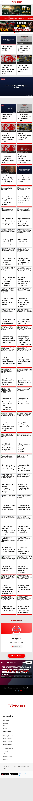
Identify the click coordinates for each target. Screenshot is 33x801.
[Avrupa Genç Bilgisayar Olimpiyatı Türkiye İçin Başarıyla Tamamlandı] (24, 271)
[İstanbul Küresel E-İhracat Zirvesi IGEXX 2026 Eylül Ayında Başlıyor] (24, 600)
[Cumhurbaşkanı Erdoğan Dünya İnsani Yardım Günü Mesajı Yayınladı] (8, 212)
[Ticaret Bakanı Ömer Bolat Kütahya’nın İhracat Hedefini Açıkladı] (24, 392)
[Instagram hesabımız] (18, 691)
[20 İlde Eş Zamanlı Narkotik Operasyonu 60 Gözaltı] (8, 292)
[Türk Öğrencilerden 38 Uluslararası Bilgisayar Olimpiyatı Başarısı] (8, 252)
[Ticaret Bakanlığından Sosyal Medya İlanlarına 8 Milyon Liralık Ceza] (8, 149)
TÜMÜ (28, 662)
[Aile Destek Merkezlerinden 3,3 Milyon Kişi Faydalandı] (24, 560)
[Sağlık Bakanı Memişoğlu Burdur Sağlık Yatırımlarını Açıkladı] (24, 170)
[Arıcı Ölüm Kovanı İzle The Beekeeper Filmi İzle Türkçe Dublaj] (16, 677)
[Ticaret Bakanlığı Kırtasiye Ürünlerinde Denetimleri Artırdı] (24, 459)
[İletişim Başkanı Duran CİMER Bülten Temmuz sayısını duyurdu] (24, 252)
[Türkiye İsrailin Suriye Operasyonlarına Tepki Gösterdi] (24, 541)
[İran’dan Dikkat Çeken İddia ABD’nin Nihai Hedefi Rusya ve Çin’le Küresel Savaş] (16, 26)
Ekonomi (5, 723)
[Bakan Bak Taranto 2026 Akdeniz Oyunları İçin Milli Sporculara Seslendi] (8, 499)
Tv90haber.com (8, 749)
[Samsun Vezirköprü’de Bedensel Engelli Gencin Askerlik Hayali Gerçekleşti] (8, 579)
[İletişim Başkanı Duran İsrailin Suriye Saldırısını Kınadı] (8, 600)
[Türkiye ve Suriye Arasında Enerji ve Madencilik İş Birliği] (24, 499)
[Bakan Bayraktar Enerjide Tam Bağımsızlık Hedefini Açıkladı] (24, 579)
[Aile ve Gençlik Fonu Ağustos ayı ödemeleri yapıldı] (8, 313)
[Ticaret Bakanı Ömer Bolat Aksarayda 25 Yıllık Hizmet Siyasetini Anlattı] (8, 59)
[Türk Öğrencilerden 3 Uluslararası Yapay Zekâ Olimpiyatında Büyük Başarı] (8, 271)
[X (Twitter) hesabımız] (15, 691)
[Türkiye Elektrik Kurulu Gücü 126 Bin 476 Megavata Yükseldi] (24, 40)
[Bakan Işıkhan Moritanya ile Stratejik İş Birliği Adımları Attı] (24, 478)
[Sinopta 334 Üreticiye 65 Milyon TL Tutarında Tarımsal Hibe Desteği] (8, 191)
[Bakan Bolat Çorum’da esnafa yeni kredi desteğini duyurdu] (24, 373)
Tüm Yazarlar (16, 656)
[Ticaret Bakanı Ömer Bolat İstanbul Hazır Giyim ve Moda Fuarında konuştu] (8, 520)
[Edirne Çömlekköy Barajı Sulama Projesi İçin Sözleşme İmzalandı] (24, 438)
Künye (5, 754)
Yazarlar (5, 751)
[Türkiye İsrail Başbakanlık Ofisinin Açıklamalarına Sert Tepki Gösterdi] (24, 149)
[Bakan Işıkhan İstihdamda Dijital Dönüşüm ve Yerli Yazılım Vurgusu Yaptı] (8, 170)
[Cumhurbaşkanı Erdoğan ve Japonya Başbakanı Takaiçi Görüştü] (8, 478)
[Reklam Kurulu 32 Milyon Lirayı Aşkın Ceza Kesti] (8, 560)
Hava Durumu (7, 738)
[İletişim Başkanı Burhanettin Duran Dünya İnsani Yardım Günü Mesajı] (24, 520)
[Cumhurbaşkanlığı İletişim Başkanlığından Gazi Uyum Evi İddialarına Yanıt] (24, 212)
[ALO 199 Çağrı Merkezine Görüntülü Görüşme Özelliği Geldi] (8, 438)
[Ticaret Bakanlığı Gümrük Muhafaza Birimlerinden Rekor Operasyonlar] (8, 330)
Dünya (5, 728)
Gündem (6, 720)
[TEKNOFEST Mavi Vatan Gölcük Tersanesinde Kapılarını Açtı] (8, 233)
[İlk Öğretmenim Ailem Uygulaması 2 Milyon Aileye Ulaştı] (8, 459)
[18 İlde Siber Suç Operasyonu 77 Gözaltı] (8, 40)
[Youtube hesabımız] (21, 691)
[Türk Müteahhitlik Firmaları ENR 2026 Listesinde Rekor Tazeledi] (24, 191)
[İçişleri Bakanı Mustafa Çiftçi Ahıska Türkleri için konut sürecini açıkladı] (24, 292)
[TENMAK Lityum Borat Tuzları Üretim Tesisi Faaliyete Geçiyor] (24, 59)
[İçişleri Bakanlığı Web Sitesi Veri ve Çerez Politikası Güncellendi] (8, 373)
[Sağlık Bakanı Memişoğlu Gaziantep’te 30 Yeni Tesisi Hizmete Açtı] (8, 351)
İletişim (5, 759)
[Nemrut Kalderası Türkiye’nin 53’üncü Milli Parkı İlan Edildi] (8, 541)
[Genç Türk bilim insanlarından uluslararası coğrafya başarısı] (24, 233)
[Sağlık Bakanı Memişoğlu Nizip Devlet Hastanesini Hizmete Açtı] (24, 351)
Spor (4, 726)
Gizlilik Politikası (7, 756)
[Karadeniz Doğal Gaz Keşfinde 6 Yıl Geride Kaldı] (24, 313)
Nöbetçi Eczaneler (8, 736)
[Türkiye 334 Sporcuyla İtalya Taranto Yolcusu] (24, 417)
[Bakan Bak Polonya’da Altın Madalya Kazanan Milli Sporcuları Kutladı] (8, 417)
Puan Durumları (7, 741)
